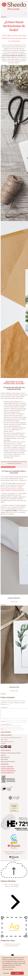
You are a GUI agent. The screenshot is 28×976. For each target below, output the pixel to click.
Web (2, 729)
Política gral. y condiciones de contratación (11, 752)
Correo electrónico (6, 724)
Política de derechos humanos (8, 761)
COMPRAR (3, 604)
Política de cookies (5, 757)
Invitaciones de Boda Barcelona (8, 770)
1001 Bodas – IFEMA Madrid (7, 766)
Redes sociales (4, 759)
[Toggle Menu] (25, 13)
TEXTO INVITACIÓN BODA (8, 467)
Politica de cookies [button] (7, 969)
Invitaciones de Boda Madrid (7, 768)
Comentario (4, 707)
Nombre (3, 721)
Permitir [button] (17, 973)
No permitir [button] (6, 973)
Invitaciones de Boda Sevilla (7, 772)
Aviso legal (3, 755)
